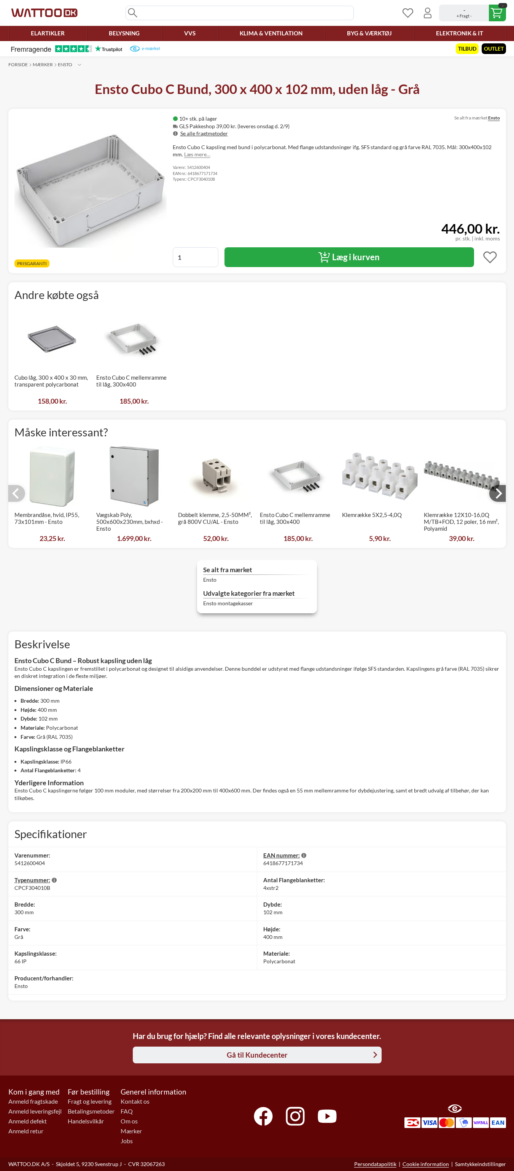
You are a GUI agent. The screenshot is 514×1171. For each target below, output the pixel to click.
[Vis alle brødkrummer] (79, 64)
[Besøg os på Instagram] (295, 1116)
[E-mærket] (144, 49)
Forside (18, 64)
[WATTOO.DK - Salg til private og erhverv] (44, 13)
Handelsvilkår (86, 1121)
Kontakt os (135, 1101)
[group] (270, 126)
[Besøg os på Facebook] (263, 1116)
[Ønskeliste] (407, 13)
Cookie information (426, 1164)
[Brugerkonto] (427, 13)
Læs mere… (197, 154)
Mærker (43, 64)
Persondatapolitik (375, 1164)
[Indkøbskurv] (472, 13)
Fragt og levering (89, 1101)
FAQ (127, 1111)
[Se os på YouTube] (327, 1116)
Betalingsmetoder (91, 1111)
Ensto (65, 64)
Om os (129, 1121)
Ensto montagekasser (228, 603)
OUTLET (494, 48)
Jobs (127, 1141)
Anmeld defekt (27, 1121)
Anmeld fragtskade (33, 1101)
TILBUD (467, 48)
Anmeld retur (25, 1131)
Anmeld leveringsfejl (35, 1111)
